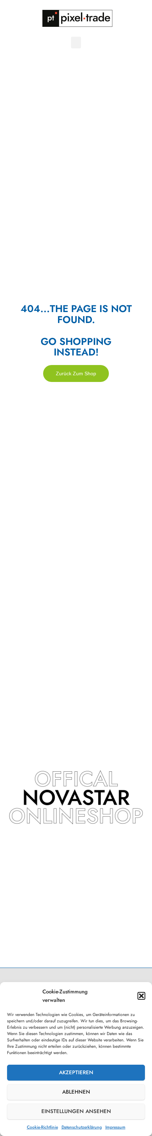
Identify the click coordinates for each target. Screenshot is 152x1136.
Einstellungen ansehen (76, 1111)
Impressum (115, 1127)
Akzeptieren (76, 1072)
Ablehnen (76, 1092)
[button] (141, 995)
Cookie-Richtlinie (42, 1127)
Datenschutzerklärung (82, 1127)
